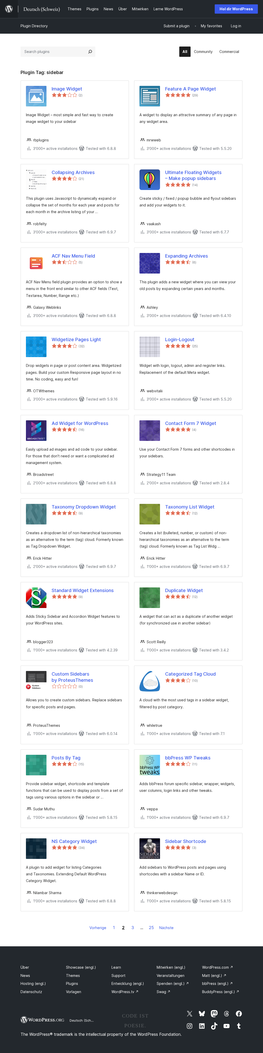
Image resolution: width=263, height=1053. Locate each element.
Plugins (72, 983)
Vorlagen (73, 992)
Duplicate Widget (184, 590)
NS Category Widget (74, 841)
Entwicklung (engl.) (127, 983)
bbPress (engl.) (217, 983)
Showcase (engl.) (81, 967)
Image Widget (67, 89)
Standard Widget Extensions (83, 590)
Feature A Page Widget (190, 89)
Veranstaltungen (170, 975)
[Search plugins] (90, 52)
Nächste (166, 927)
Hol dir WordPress (236, 9)
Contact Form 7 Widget (190, 423)
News (25, 975)
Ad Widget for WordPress (80, 423)
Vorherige (97, 927)
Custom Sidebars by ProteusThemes (72, 677)
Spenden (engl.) (173, 983)
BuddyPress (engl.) (220, 992)
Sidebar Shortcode (185, 841)
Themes (73, 975)
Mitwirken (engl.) (171, 967)
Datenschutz (31, 992)
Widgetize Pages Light (76, 339)
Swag (164, 992)
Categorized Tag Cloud (190, 674)
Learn (116, 967)
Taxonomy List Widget (189, 507)
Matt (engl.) (214, 975)
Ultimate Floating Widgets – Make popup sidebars (193, 175)
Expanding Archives (186, 256)
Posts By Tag (66, 757)
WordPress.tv (125, 992)
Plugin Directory (34, 26)
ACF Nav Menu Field (73, 256)
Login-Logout (179, 339)
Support (118, 975)
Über (25, 967)
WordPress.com (217, 967)
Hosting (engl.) (33, 983)
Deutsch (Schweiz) (84, 1020)
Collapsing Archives (73, 172)
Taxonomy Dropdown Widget (84, 507)
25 (151, 927)
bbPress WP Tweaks (188, 757)
